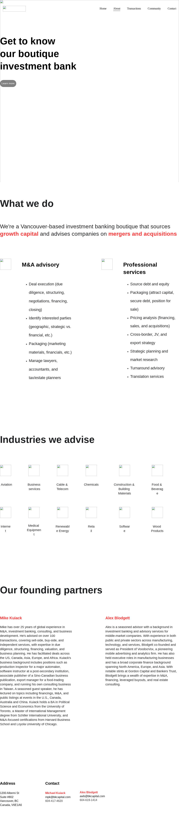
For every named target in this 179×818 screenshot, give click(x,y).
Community (154, 8)
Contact (172, 8)
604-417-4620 (54, 800)
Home (103, 8)
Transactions (134, 8)
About (116, 8)
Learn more (8, 83)
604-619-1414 (88, 800)
